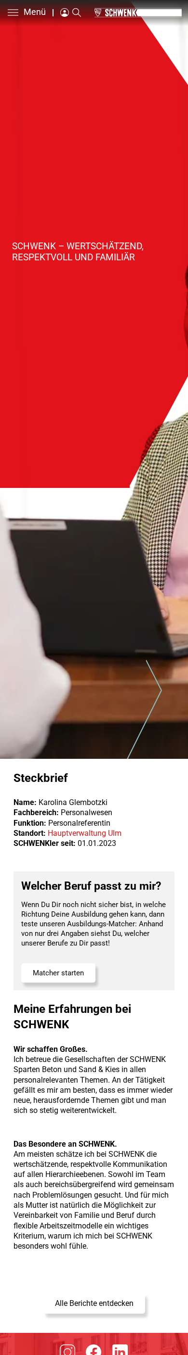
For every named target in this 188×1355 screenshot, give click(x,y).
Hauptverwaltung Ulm (84, 833)
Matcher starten (58, 973)
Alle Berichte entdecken (94, 1303)
